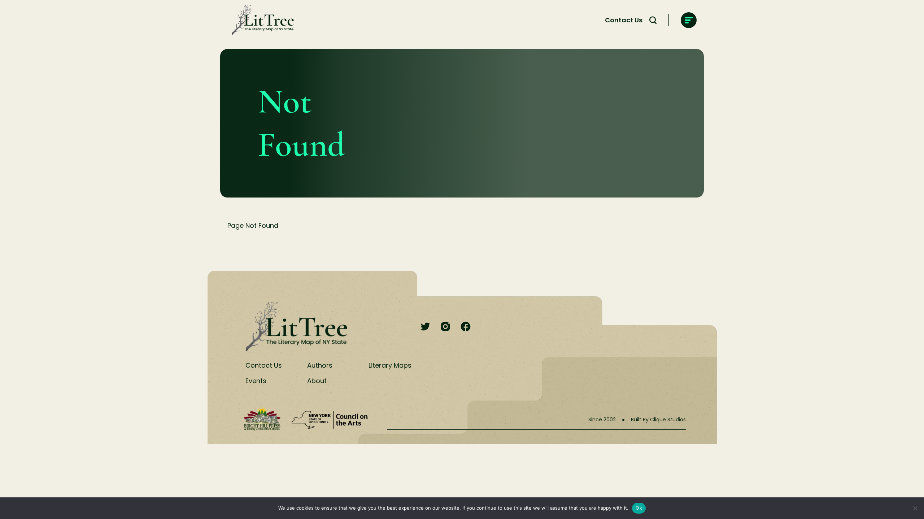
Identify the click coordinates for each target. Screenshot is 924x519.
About (317, 380)
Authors (319, 365)
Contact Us (623, 20)
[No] (915, 508)
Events (255, 380)
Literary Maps (390, 365)
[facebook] (465, 327)
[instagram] (445, 327)
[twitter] (425, 327)
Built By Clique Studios (658, 419)
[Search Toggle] (653, 20)
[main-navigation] (689, 20)
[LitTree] (260, 20)
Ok (639, 508)
